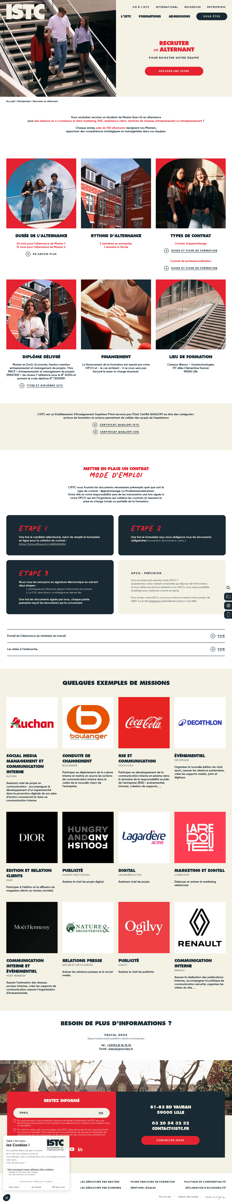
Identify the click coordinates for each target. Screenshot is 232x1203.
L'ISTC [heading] (126, 16)
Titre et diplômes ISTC (45, 385)
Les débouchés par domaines (100, 1187)
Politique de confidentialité (205, 1181)
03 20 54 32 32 (170, 1123)
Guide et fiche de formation (194, 250)
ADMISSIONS (179, 16)
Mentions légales (143, 1187)
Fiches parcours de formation (153, 1181)
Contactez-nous (170, 1140)
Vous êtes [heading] (211, 16)
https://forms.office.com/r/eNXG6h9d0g (42, 544)
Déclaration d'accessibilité (205, 1187)
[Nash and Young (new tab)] (216, 1198)
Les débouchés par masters (100, 1181)
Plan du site (165, 1197)
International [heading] (167, 7)
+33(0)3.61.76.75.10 (119, 1045)
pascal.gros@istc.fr (121, 1049)
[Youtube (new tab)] (72, 1149)
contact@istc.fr (170, 1128)
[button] (228, 588)
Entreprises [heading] (216, 7)
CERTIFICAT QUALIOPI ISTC (120, 424)
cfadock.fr (155, 601)
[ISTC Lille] (25, 12)
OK (101, 1113)
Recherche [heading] (192, 7)
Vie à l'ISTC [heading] (141, 7)
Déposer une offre (174, 71)
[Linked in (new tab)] (80, 1149)
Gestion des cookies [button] (188, 1197)
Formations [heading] (150, 16)
